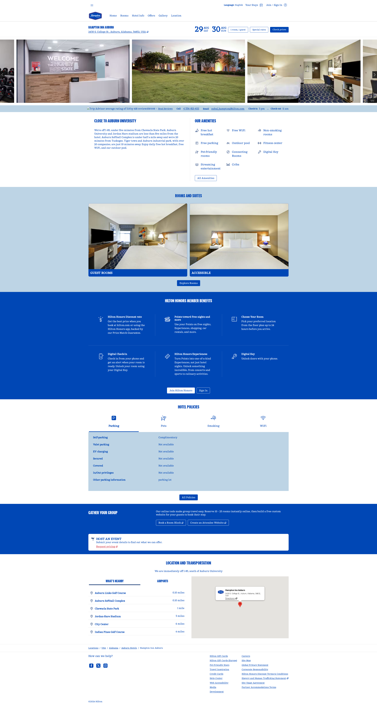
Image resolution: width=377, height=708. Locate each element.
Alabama (113, 648)
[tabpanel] (188, 461)
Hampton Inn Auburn (151, 648)
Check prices (281, 29)
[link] (191, 108)
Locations (93, 648)
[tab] (114, 422)
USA (103, 648)
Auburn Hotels (129, 648)
